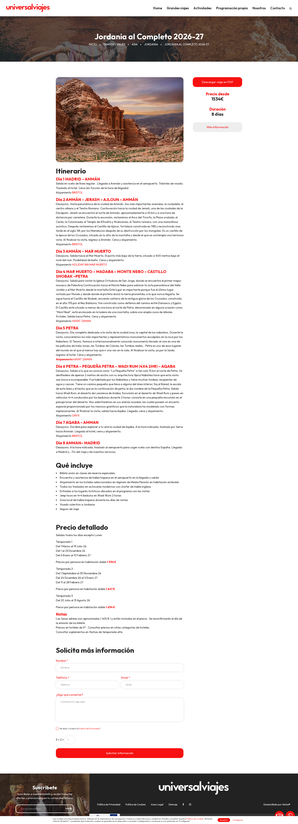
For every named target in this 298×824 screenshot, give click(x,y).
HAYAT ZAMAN (81, 321)
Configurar (238, 820)
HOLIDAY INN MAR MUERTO (89, 264)
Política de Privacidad (89, 728)
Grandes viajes (178, 8)
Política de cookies (195, 818)
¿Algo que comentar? (69, 695)
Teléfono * (62, 677)
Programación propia (232, 8)
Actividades (202, 8)
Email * (125, 677)
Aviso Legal (157, 804)
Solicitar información (119, 753)
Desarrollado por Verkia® (276, 804)
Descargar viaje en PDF (217, 82)
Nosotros (259, 8)
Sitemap (172, 804)
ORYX (75, 415)
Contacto (277, 8)
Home (157, 8)
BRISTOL (77, 192)
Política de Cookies (135, 804)
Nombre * (62, 660)
